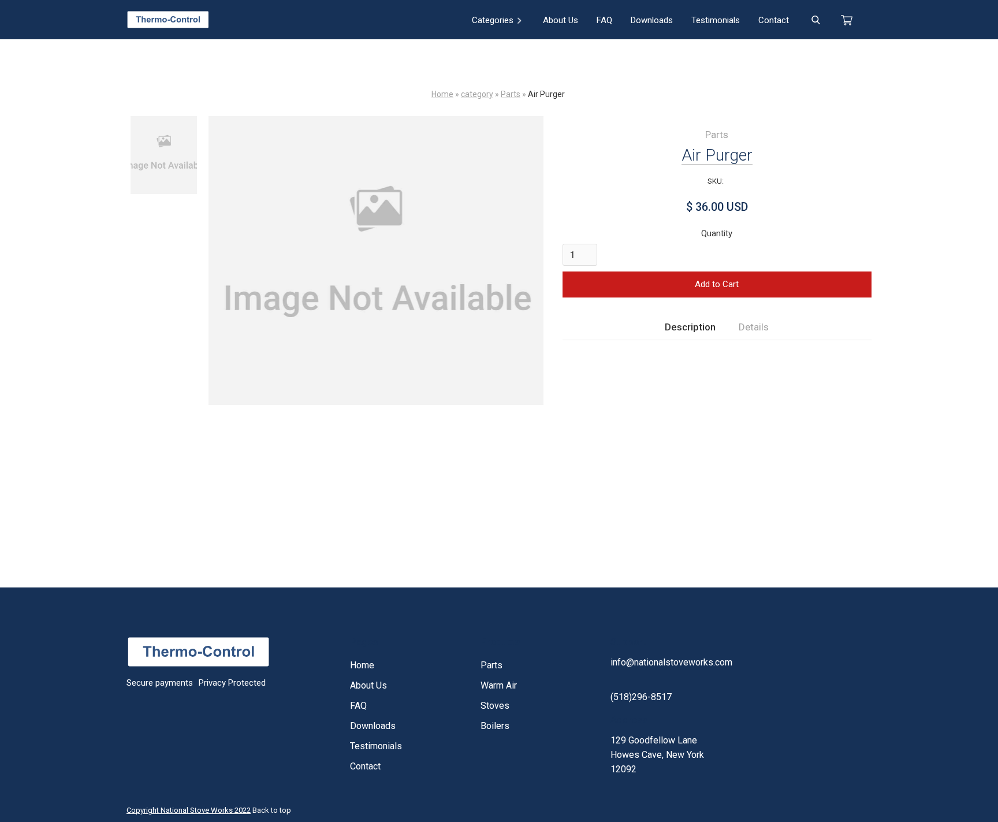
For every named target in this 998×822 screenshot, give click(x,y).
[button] (497, 19)
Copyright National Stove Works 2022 (188, 810)
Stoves (495, 705)
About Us (560, 20)
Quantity (716, 233)
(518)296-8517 (641, 696)
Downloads (652, 20)
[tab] (690, 327)
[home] (168, 19)
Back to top (271, 810)
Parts (510, 94)
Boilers (495, 725)
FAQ (604, 20)
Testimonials (715, 20)
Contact (773, 20)
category (477, 94)
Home (442, 94)
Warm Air (499, 685)
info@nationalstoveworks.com (671, 662)
